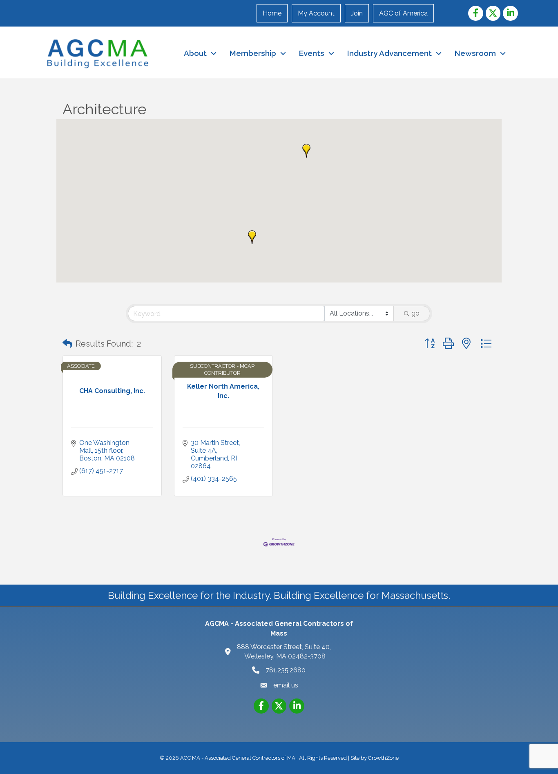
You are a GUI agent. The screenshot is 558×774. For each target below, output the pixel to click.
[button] (306, 151)
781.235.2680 (286, 670)
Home (272, 13)
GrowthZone (383, 758)
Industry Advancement (389, 53)
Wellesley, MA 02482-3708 (285, 651)
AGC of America (403, 13)
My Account (316, 13)
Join (357, 13)
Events (311, 53)
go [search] (415, 313)
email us (285, 685)
